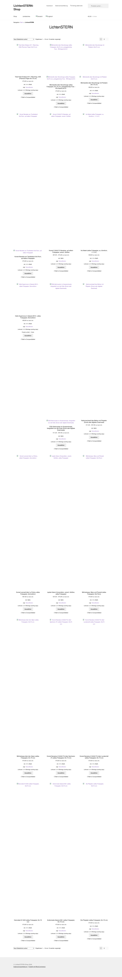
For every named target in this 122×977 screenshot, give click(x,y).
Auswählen (28, 93)
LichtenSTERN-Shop (23, 7)
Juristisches (26, 16)
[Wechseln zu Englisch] (49, 16)
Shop (15, 16)
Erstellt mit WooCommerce (37, 967)
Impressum (49, 6)
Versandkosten (29, 87)
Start (21, 22)
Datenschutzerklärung (61, 6)
